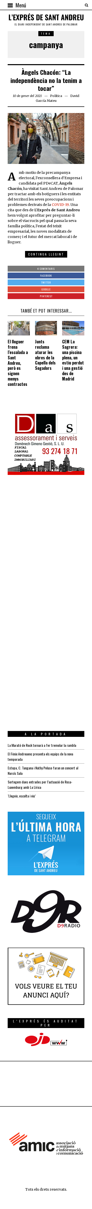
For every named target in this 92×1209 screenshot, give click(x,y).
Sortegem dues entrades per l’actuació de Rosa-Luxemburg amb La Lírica (40, 784)
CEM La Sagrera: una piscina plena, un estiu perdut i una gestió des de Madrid (73, 360)
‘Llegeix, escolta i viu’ (22, 795)
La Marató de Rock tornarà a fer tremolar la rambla (42, 745)
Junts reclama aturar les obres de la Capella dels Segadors (45, 355)
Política (56, 96)
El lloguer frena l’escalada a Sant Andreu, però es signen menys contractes (18, 363)
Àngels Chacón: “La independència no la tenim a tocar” (46, 79)
